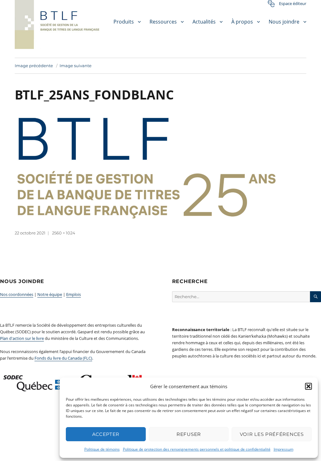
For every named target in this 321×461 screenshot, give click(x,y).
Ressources (163, 21)
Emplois (73, 294)
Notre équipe (49, 294)
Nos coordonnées (16, 294)
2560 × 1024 (63, 232)
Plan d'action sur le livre (22, 338)
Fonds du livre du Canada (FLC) (63, 358)
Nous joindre (284, 21)
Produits (123, 21)
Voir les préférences (272, 434)
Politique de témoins (102, 449)
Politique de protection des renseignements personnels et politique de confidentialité (197, 449)
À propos (242, 21)
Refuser (188, 434)
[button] (308, 386)
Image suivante (76, 65)
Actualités (204, 21)
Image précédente (34, 65)
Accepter (106, 434)
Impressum (283, 449)
